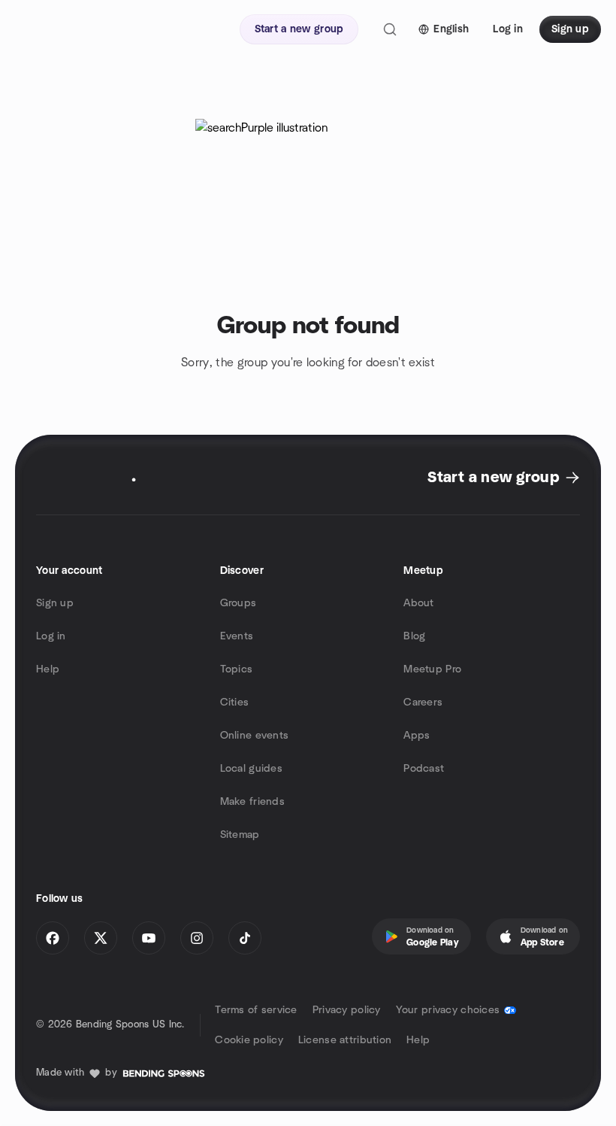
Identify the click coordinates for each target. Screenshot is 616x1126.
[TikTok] (244, 938)
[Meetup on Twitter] (100, 938)
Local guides (251, 768)
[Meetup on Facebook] (52, 938)
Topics (236, 669)
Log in (51, 636)
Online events (254, 735)
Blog (414, 636)
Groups (238, 603)
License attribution (344, 1040)
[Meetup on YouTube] (148, 938)
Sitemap (240, 835)
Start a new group (493, 477)
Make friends (252, 802)
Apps (416, 735)
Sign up (55, 603)
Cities (234, 702)
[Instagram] (196, 938)
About (418, 603)
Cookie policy (249, 1040)
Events (237, 636)
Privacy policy (347, 1010)
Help (47, 669)
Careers (422, 702)
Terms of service (256, 1010)
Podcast (423, 768)
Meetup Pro (432, 669)
